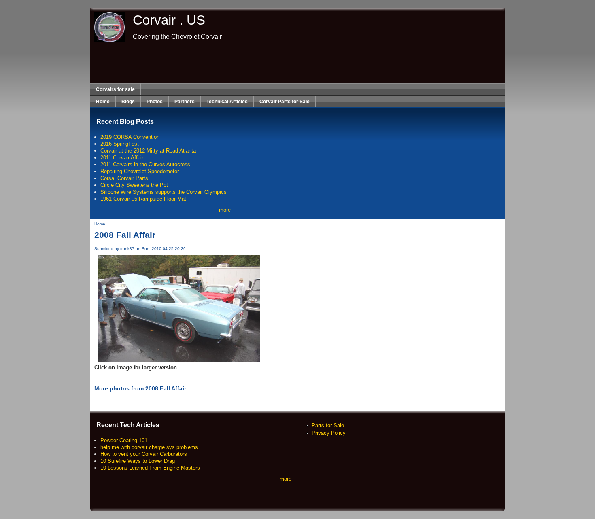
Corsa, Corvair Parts (124, 178)
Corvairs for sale (115, 89)
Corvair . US (169, 20)
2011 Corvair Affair (121, 158)
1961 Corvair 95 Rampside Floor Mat (143, 199)
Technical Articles (227, 101)
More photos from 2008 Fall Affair (140, 388)
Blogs (128, 101)
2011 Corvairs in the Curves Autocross (145, 164)
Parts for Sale (328, 425)
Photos (155, 101)
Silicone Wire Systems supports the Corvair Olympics (163, 192)
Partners (184, 101)
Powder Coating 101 (123, 440)
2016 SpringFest (119, 144)
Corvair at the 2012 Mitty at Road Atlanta (148, 151)
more (225, 210)
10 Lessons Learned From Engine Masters (150, 468)
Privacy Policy (329, 433)
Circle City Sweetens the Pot (134, 185)
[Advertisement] (297, 62)
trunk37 (127, 248)
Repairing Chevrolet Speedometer (139, 171)
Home (103, 101)
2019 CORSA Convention (129, 137)
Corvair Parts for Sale (284, 101)
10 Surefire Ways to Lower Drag (137, 461)
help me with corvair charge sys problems (149, 447)
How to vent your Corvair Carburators (143, 454)
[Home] (107, 40)
